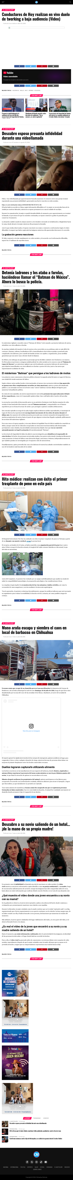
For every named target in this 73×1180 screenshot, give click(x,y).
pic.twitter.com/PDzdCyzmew (30, 1068)
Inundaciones (30, 1171)
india (23, 1171)
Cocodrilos (16, 1171)
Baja (22, 90)
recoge (29, 541)
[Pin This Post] (42, 66)
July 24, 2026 (24, 1073)
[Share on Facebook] (19, 66)
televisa (37, 90)
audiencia (16, 90)
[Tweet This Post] (30, 66)
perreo (31, 90)
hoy (26, 90)
